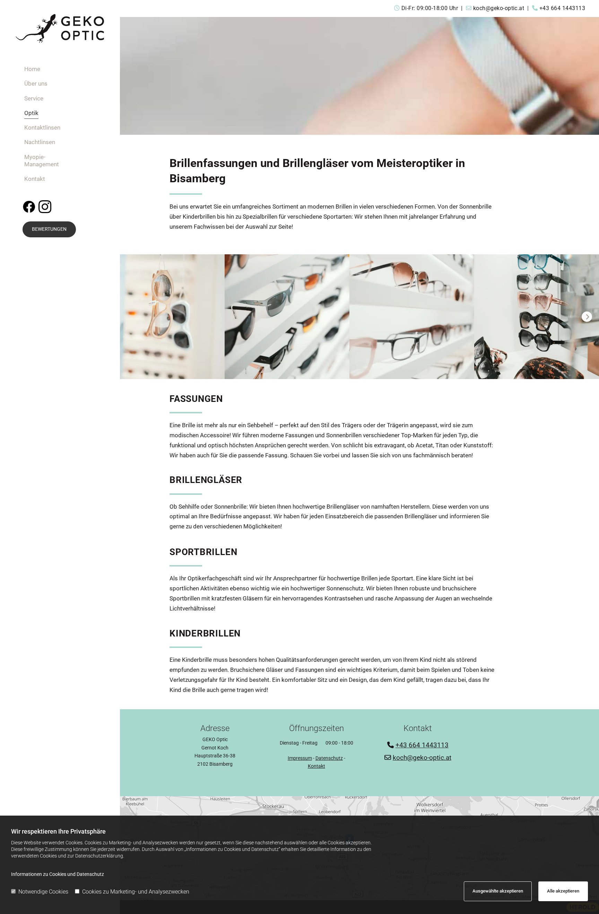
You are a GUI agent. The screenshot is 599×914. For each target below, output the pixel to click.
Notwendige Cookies (43, 891)
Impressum (300, 758)
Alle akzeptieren (563, 891)
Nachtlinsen (39, 142)
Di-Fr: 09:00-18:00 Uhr (430, 8)
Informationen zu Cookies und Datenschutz (57, 874)
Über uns (35, 83)
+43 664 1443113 (562, 8)
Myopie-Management (41, 160)
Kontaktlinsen (42, 127)
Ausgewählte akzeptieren (497, 891)
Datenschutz (329, 758)
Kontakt (34, 178)
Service (33, 98)
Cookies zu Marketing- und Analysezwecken (135, 891)
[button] (49, 229)
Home (32, 68)
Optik (31, 112)
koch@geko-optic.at (499, 8)
